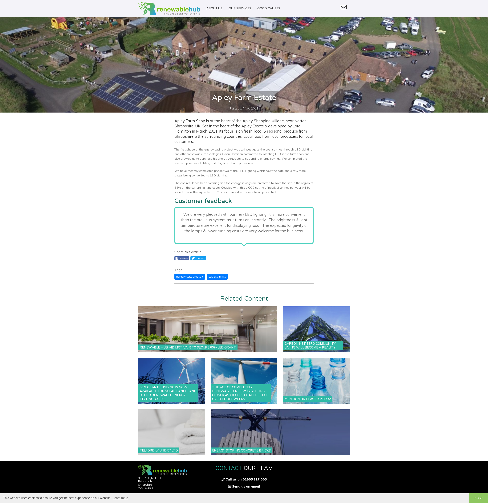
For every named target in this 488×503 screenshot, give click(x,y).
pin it (216, 258)
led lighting (217, 276)
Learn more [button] (120, 498)
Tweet (200, 258)
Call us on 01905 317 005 (246, 479)
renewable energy (189, 276)
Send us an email (246, 486)
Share (183, 258)
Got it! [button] (478, 498)
